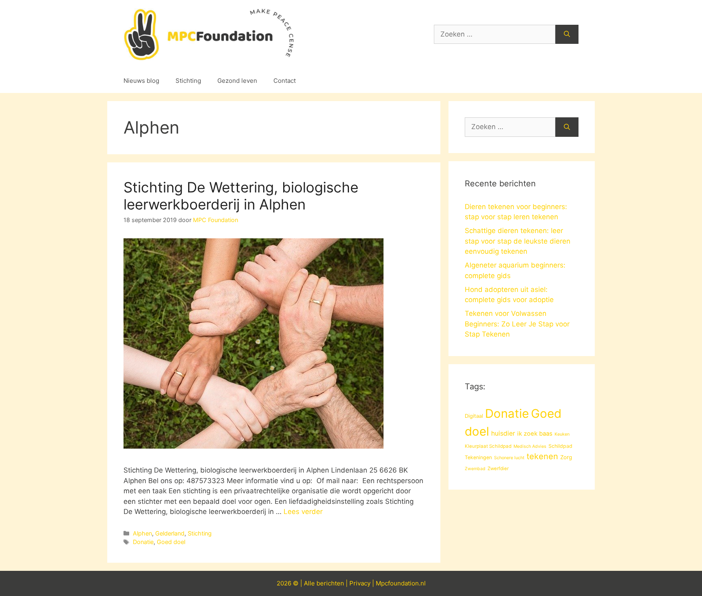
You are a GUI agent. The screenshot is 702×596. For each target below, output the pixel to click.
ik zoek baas (534, 433)
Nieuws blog (141, 80)
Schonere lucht (509, 457)
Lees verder (303, 511)
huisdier (503, 433)
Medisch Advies (530, 446)
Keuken (562, 434)
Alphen (142, 533)
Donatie (143, 541)
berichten (330, 583)
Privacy (359, 583)
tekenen (542, 456)
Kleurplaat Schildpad (488, 446)
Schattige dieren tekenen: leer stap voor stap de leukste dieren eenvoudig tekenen (517, 241)
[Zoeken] (566, 34)
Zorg (566, 457)
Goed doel (171, 541)
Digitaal (474, 415)
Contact (284, 80)
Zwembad (475, 468)
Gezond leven (237, 80)
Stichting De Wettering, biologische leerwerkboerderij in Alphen (241, 196)
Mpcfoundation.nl (401, 583)
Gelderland (169, 533)
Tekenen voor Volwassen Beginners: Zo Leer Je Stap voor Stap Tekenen (517, 323)
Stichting (188, 80)
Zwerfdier (498, 468)
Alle (310, 583)
